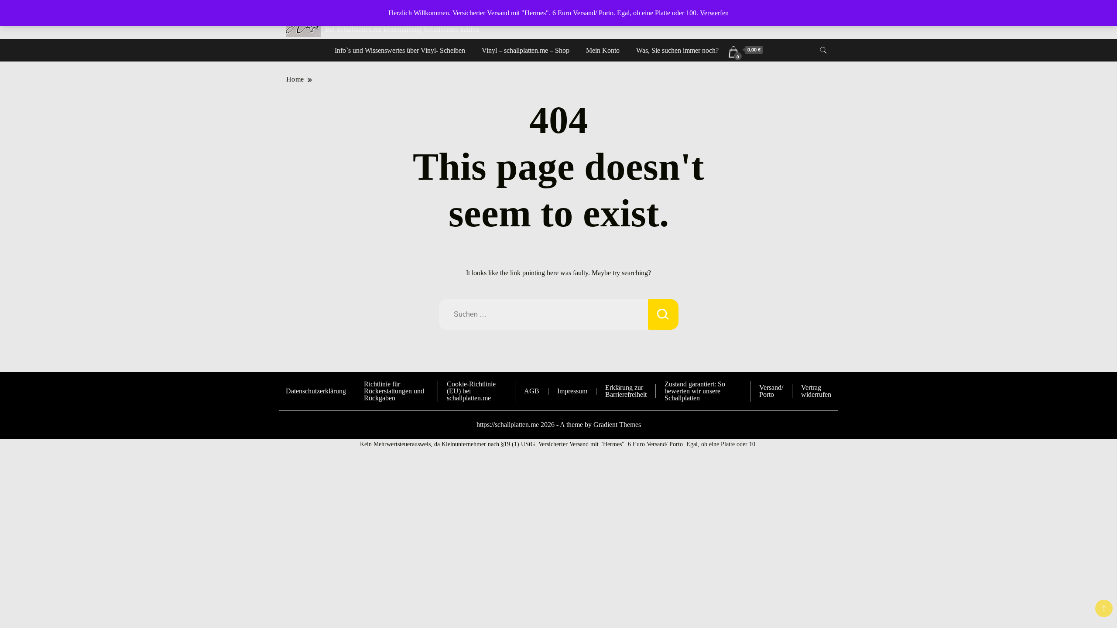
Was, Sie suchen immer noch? (677, 50)
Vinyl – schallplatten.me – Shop (525, 50)
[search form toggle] (823, 50)
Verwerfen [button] (714, 13)
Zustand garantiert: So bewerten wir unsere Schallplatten (695, 391)
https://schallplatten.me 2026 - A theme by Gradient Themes (558, 424)
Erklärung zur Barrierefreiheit (626, 391)
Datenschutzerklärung (316, 391)
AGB (531, 391)
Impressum (572, 391)
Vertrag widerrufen (816, 391)
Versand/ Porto (771, 391)
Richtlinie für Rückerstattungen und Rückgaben (394, 391)
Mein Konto (603, 50)
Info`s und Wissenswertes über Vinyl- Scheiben (400, 50)
